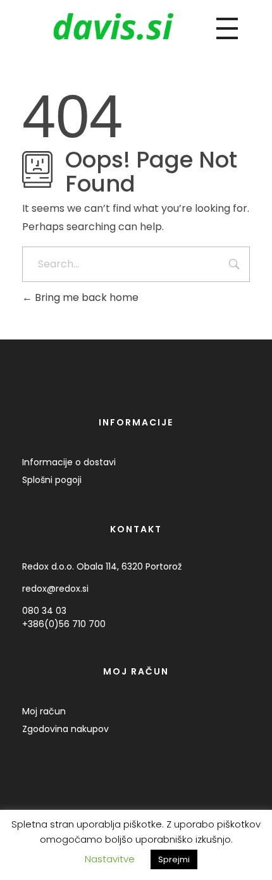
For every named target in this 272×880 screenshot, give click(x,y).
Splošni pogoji (52, 480)
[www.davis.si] (113, 26)
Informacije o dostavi (69, 462)
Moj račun (44, 711)
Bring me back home (85, 297)
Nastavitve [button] (110, 864)
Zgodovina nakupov (65, 729)
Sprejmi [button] (174, 865)
